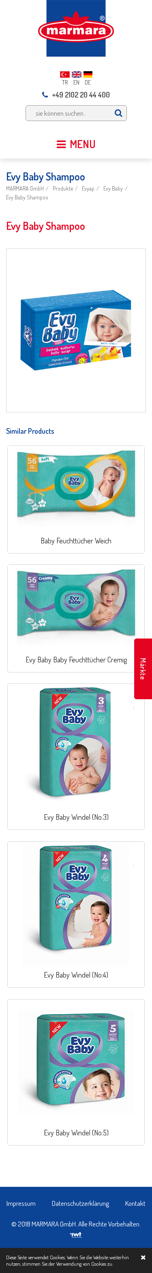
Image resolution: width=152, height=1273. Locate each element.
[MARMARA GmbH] (76, 27)
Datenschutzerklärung (80, 1203)
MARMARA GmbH (25, 188)
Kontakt (135, 1203)
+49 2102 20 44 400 (81, 94)
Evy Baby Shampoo (27, 197)
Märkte (143, 669)
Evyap (88, 188)
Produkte (63, 188)
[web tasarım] (76, 1232)
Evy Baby (113, 188)
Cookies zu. (102, 1263)
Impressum (21, 1203)
